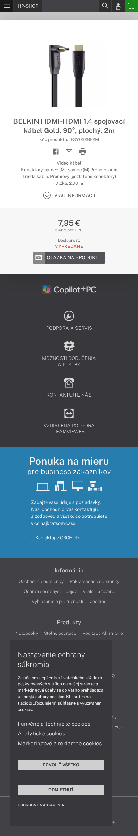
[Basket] (131, 6)
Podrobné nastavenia (41, 805)
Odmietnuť (60, 789)
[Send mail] (69, 152)
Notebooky (26, 633)
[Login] (118, 6)
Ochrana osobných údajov (50, 591)
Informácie (69, 570)
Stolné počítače (60, 633)
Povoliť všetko (61, 764)
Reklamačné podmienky (94, 581)
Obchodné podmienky (41, 581)
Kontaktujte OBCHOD (57, 537)
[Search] (105, 6)
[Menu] (6, 6)
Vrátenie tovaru (98, 591)
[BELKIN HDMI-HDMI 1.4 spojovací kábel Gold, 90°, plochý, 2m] (69, 68)
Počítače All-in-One (102, 633)
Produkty (69, 622)
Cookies (98, 601)
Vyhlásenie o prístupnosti (57, 601)
